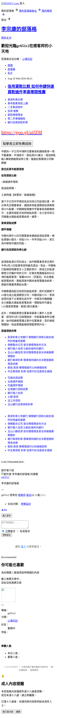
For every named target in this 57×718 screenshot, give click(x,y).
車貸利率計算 (15, 99)
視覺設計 (26, 504)
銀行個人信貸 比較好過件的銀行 (26, 348)
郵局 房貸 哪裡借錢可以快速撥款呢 (27, 367)
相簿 (10, 65)
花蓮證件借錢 (15, 385)
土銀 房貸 (13, 396)
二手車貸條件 (15, 107)
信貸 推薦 (13, 111)
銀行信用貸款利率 (18, 122)
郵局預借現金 (15, 114)
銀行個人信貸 (15, 393)
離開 (18, 712)
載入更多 (7, 515)
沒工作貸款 (14, 400)
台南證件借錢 (15, 381)
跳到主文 (6, 37)
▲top (4, 509)
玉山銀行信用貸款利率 (20, 404)
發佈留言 (7, 535)
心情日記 (27, 59)
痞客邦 (22, 495)
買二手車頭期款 (16, 118)
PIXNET (14, 667)
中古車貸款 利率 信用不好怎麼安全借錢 (30, 371)
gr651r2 (5, 477)
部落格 (11, 69)
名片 (10, 73)
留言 (28, 495)
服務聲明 (34, 670)
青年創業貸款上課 (18, 103)
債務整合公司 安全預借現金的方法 (27, 344)
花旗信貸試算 (15, 377)
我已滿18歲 (8, 712)
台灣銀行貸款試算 (18, 389)
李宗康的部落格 (19, 29)
